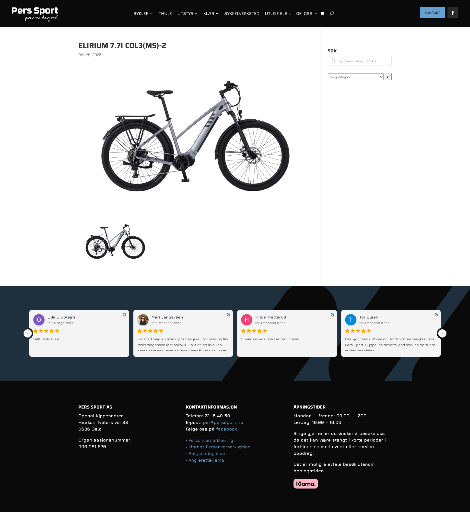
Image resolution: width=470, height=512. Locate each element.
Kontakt (432, 13)
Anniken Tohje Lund (67, 317)
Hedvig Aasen (165, 317)
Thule (165, 13)
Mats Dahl (369, 317)
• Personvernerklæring (209, 440)
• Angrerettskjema (205, 460)
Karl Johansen (269, 317)
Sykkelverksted (241, 13)
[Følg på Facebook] (452, 12)
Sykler (140, 13)
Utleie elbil (278, 13)
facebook (226, 429)
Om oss (304, 13)
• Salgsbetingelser (205, 453)
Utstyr (185, 13)
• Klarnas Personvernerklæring (218, 446)
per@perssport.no (223, 422)
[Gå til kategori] (388, 76)
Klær (208, 13)
